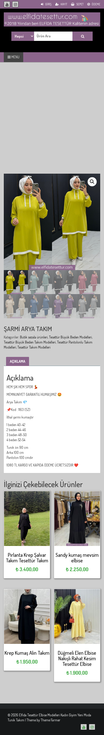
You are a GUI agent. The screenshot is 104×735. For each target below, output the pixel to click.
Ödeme (95, 4)
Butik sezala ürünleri (34, 337)
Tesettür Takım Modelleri (33, 347)
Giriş (48, 4)
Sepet (80, 4)
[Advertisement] (52, 122)
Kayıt (63, 4)
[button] (92, 181)
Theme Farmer (50, 720)
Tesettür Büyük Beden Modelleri (70, 337)
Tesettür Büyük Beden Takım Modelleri (30, 342)
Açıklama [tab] (17, 361)
